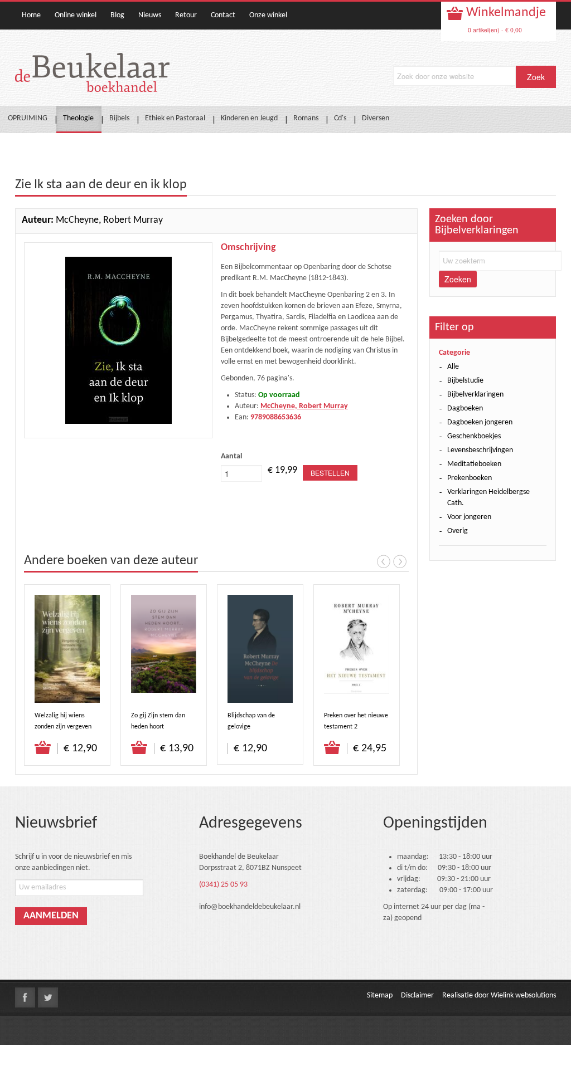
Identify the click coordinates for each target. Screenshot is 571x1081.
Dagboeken (465, 408)
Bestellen (330, 472)
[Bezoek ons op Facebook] (25, 997)
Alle (453, 367)
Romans (305, 118)
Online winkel (75, 15)
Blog (117, 15)
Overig (457, 531)
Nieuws (149, 15)
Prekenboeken (469, 478)
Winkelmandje (504, 12)
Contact (223, 15)
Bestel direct (43, 748)
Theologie (78, 118)
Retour (186, 15)
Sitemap (380, 995)
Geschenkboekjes (474, 436)
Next (400, 561)
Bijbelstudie (465, 380)
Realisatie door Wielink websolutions (499, 995)
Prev (384, 561)
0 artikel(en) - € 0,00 (495, 30)
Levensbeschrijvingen (480, 450)
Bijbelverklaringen (475, 394)
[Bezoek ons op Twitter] (48, 997)
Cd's (340, 118)
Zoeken (457, 279)
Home (31, 15)
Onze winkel (268, 15)
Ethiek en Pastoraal (175, 118)
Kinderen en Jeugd (249, 118)
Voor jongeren (469, 517)
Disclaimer (417, 995)
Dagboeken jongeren (479, 422)
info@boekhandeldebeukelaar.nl (250, 907)
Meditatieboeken (474, 464)
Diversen (375, 118)
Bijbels (119, 118)
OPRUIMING (27, 118)
